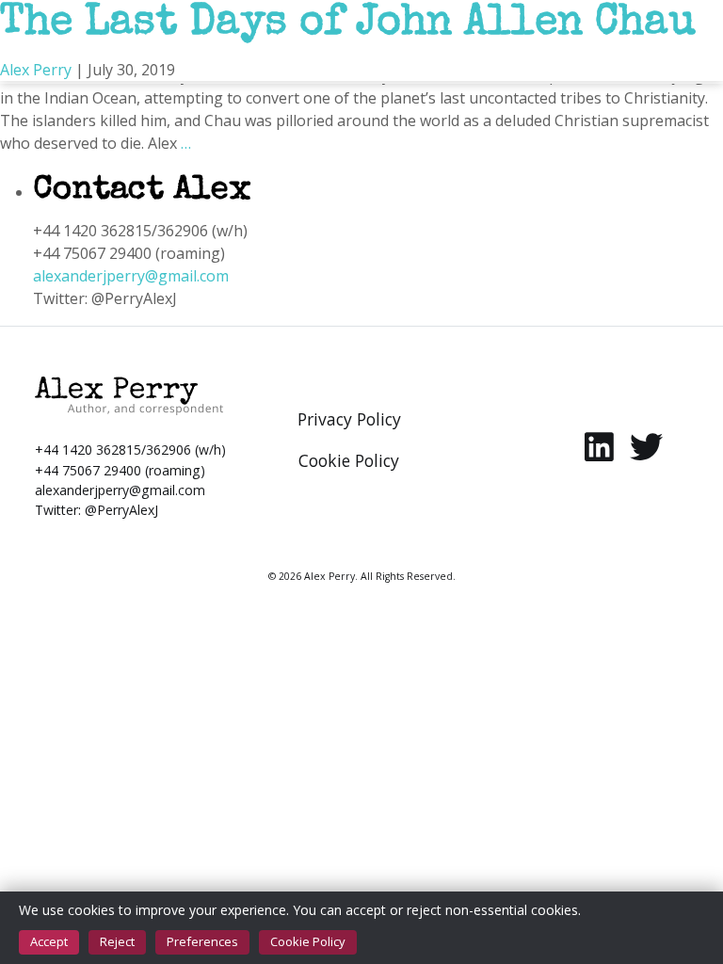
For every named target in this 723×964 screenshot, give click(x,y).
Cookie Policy (307, 941)
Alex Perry (36, 69)
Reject (117, 941)
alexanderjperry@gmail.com (131, 275)
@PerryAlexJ (121, 510)
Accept (49, 941)
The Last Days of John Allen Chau (348, 24)
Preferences (202, 941)
